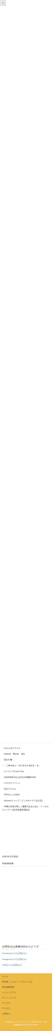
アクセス (6, 1008)
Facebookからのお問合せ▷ (14, 953)
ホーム (5, 976)
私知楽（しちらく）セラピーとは (17, 982)
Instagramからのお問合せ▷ (15, 959)
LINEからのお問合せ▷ (12, 965)
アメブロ (6, 1003)
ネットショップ (9, 997)
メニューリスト (9, 992)
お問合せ (6, 1013)
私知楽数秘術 (8, 987)
